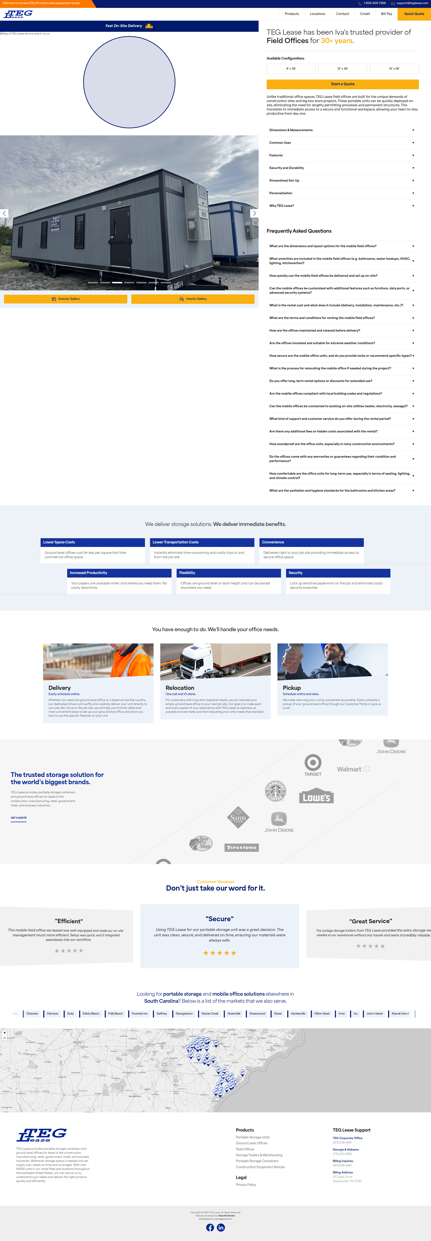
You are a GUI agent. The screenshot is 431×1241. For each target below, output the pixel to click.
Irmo (288, 1014)
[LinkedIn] (221, 1228)
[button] (254, 213)
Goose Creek (155, 1014)
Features (276, 155)
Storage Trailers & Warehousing (259, 1155)
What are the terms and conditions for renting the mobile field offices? (322, 318)
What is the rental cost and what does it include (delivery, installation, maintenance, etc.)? (336, 305)
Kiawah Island (346, 1014)
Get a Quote (19, 818)
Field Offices (245, 1149)
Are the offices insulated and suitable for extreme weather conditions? (322, 343)
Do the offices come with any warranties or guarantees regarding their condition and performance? (332, 459)
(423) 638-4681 (342, 1142)
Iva (301, 1014)
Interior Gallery (196, 299)
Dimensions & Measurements (291, 130)
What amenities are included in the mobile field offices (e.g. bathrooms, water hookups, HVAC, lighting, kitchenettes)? (339, 261)
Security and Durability (286, 168)
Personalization (280, 193)
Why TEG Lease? (281, 206)
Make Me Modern (227, 1216)
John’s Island (320, 1014)
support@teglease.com (412, 3)
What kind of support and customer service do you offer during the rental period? (330, 419)
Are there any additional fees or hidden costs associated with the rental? (323, 431)
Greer (224, 1014)
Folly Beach (61, 1014)
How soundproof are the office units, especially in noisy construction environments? (332, 444)
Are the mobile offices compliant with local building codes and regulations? (325, 393)
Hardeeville (244, 1014)
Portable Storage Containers (257, 1161)
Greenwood (203, 1014)
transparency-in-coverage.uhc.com (215, 1219)
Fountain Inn (85, 1014)
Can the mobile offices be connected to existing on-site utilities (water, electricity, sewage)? (338, 406)
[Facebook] (210, 1228)
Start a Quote (343, 84)
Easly (16, 1014)
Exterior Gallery (69, 299)
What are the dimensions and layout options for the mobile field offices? (323, 246)
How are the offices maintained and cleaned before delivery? (314, 330)
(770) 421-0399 (342, 1154)
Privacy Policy (246, 1185)
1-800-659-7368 (375, 3)
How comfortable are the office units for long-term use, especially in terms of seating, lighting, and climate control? (339, 476)
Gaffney (108, 1014)
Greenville (179, 1014)
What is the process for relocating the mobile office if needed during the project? (330, 368)
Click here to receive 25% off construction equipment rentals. (41, 3)
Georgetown (130, 1014)
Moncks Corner (395, 1014)
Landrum (370, 1014)
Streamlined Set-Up (284, 180)
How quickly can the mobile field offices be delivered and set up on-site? (323, 276)
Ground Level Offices (251, 1143)
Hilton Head (267, 1014)
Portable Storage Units (253, 1137)
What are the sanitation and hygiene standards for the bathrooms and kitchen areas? (332, 490)
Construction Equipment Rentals (260, 1167)
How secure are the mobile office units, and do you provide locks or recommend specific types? (340, 356)
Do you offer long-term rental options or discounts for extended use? (320, 381)
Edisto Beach (37, 1014)
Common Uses (280, 143)
